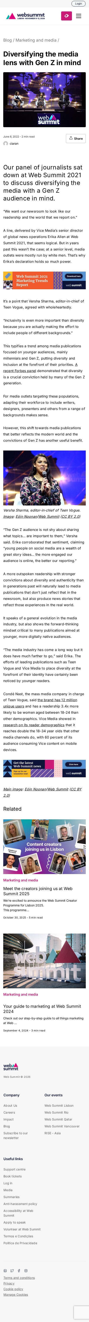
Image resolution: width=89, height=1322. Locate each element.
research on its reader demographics (34, 725)
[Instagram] (26, 1271)
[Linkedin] (5, 1271)
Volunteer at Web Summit (22, 1229)
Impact (8, 1119)
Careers (9, 1112)
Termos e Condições (18, 1236)
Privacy (8, 1283)
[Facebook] (19, 1271)
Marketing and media (36, 40)
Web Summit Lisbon (58, 1105)
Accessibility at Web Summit (18, 1213)
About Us (10, 1105)
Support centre (14, 1169)
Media (8, 1190)
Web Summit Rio (56, 1112)
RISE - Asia (52, 1133)
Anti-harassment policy (20, 1204)
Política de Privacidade (20, 1243)
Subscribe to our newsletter (15, 1135)
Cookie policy (13, 1289)
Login (78, 3)
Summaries (11, 1197)
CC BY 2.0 (70, 516)
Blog (7, 40)
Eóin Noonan (26, 516)
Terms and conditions (19, 1278)
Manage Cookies (15, 1294)
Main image (12, 789)
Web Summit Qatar (58, 1119)
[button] (78, 16)
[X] (12, 1271)
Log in (8, 1183)
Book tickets (12, 1176)
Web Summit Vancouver (61, 1126)
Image (8, 516)
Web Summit (48, 516)
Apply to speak (14, 1222)
